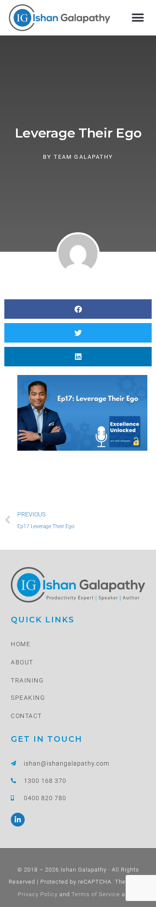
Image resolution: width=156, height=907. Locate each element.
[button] (137, 17)
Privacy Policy (38, 894)
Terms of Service (95, 894)
